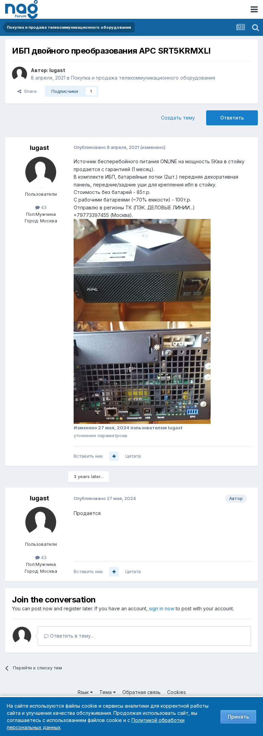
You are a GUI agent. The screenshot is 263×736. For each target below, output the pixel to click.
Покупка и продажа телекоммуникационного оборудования (143, 78)
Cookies (176, 692)
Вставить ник (88, 456)
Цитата (133, 456)
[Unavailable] (142, 270)
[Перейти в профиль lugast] (19, 74)
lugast (57, 70)
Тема (106, 692)
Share (29, 91)
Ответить (232, 118)
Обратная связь (141, 692)
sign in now (161, 608)
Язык (83, 692)
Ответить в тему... (71, 636)
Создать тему (178, 118)
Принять (238, 717)
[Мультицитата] (114, 456)
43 (43, 207)
